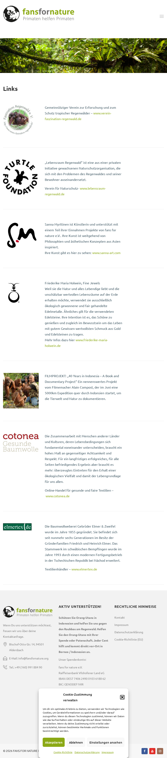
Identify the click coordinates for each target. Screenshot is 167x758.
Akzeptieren (54, 742)
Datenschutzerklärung (87, 752)
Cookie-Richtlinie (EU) (128, 639)
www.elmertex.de (84, 569)
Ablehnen (76, 742)
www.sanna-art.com (106, 253)
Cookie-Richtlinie (63, 752)
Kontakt (119, 617)
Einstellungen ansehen (105, 742)
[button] (122, 697)
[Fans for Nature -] (38, 16)
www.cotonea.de (58, 496)
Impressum (108, 752)
